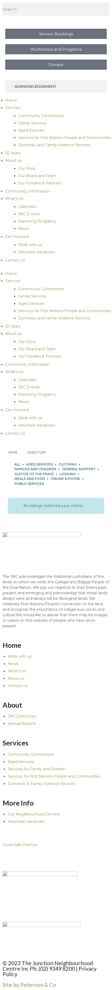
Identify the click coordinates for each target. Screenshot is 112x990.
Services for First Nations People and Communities (64, 137)
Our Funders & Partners (39, 183)
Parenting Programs (36, 221)
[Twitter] (9, 858)
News (23, 228)
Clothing (68, 464)
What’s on (14, 198)
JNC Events (29, 214)
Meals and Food (29, 479)
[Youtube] (37, 858)
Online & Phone (65, 479)
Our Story (27, 168)
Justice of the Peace (34, 474)
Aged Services (31, 130)
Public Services (29, 484)
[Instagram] (51, 858)
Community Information (27, 191)
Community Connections (41, 115)
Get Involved (17, 236)
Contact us (15, 260)
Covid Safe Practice (20, 844)
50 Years (12, 153)
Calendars (27, 206)
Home (11, 100)
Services (12, 107)
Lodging (68, 474)
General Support (79, 469)
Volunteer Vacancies (36, 252)
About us (13, 160)
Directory (37, 452)
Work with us (30, 244)
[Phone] (65, 858)
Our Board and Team (37, 175)
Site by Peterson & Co (29, 984)
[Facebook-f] (23, 858)
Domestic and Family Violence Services (54, 145)
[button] (56, 845)
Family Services (32, 123)
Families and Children (35, 469)
